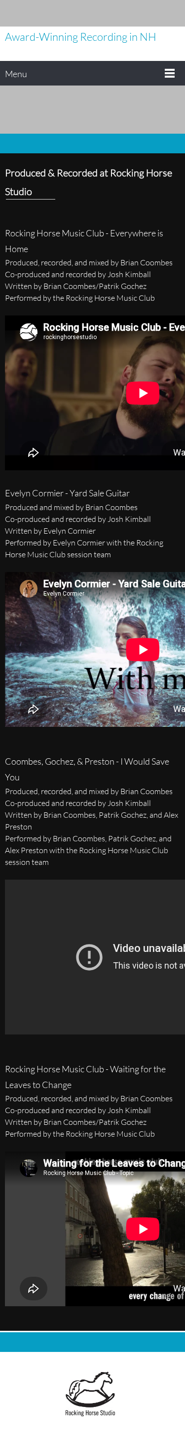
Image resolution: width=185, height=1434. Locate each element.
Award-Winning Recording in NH (80, 36)
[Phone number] (128, 13)
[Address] (157, 13)
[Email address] (143, 13)
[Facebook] (172, 13)
